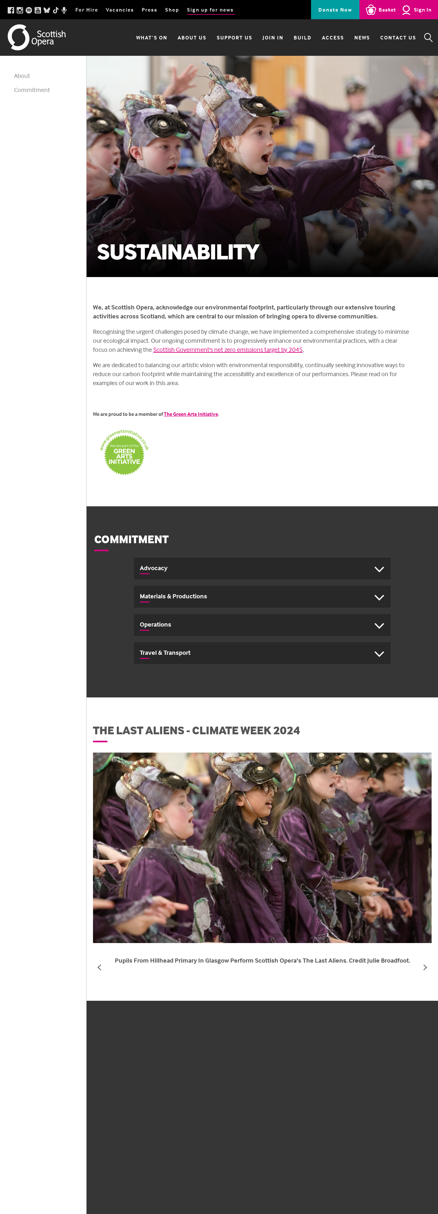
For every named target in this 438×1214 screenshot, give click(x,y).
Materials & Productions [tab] (173, 596)
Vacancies (120, 9)
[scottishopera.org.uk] (43, 37)
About (22, 76)
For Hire (86, 9)
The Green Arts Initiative (191, 414)
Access (333, 37)
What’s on (151, 37)
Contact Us (398, 37)
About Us (192, 37)
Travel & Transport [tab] (165, 652)
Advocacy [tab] (153, 568)
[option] (262, 166)
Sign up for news (210, 9)
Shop (172, 9)
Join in (273, 37)
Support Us (234, 37)
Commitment (32, 90)
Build (303, 37)
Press (149, 9)
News (362, 37)
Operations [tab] (155, 624)
